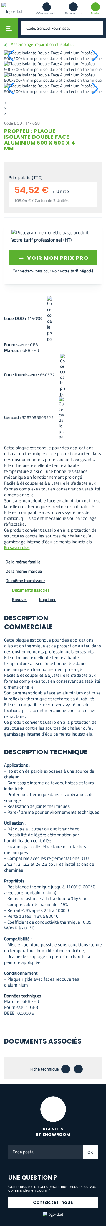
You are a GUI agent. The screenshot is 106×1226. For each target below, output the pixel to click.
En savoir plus (16, 547)
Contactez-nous (53, 1202)
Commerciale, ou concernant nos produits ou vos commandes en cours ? (52, 1188)
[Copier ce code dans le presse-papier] (49, 319)
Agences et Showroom (53, 1132)
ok (90, 1152)
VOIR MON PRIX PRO (53, 257)
